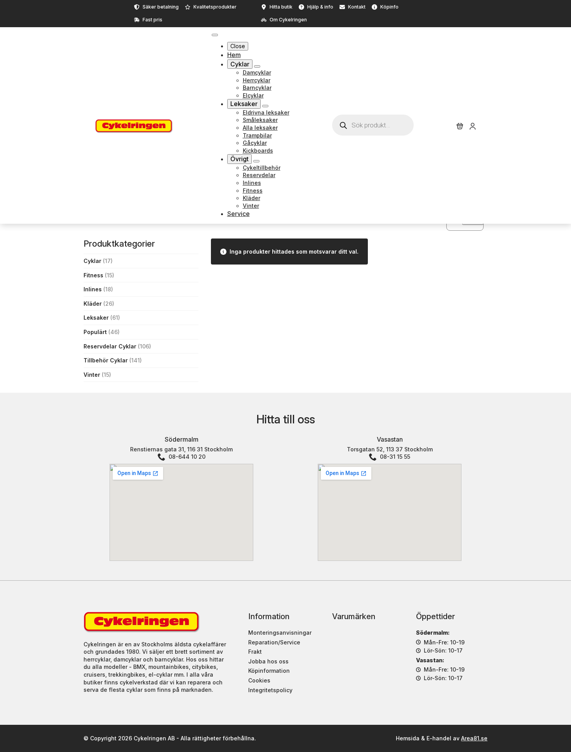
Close (237, 46)
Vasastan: (430, 660)
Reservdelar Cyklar (110, 346)
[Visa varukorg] (459, 126)
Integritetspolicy (270, 690)
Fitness (93, 275)
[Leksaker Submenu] (265, 106)
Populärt (95, 332)
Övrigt (239, 159)
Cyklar (239, 64)
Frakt (255, 651)
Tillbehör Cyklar (106, 360)
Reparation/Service (274, 642)
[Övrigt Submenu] (256, 161)
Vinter (92, 374)
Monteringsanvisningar (280, 632)
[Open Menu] (215, 35)
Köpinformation (269, 670)
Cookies (259, 680)
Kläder (93, 303)
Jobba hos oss (268, 661)
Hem (234, 55)
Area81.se (474, 738)
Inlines (93, 289)
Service (238, 214)
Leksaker (244, 104)
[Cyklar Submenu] (257, 66)
